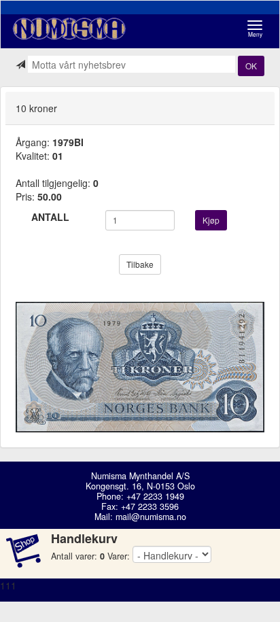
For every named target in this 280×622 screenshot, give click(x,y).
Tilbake (140, 264)
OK (251, 65)
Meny (258, 29)
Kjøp (211, 220)
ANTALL (50, 217)
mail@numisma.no (151, 517)
